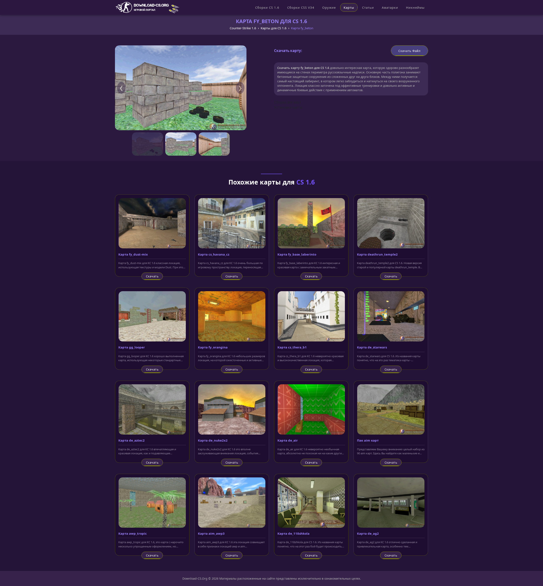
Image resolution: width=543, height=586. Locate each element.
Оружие (329, 7)
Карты (349, 7)
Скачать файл (409, 51)
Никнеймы (415, 7)
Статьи (368, 7)
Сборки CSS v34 (300, 7)
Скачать (152, 276)
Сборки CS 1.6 (267, 7)
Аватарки (390, 7)
